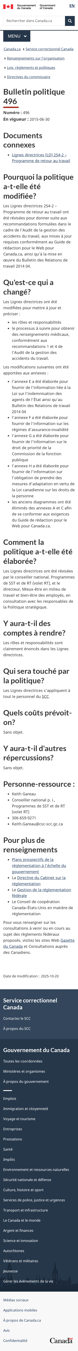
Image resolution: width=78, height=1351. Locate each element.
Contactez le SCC (17, 1018)
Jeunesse (10, 1271)
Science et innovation (20, 1240)
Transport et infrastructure (25, 1210)
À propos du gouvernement (26, 1081)
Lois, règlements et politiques (31, 67)
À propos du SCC (17, 1028)
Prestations (12, 1139)
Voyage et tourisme (19, 1118)
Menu (19, 36)
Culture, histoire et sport (23, 1190)
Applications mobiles (20, 1310)
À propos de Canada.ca (22, 1320)
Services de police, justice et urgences (34, 1200)
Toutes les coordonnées (22, 1061)
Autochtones (13, 1250)
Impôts (9, 1159)
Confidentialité (15, 1340)
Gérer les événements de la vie (28, 1281)
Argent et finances (18, 1230)
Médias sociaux (15, 1300)
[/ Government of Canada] (29, 6)
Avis (6, 1330)
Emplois (9, 1098)
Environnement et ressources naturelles (36, 1169)
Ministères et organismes (24, 1071)
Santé (8, 1149)
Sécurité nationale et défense (27, 1179)
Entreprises (12, 1129)
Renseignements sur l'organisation (36, 58)
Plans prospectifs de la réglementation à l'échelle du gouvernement (39, 865)
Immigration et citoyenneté (25, 1108)
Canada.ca (12, 49)
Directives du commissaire (28, 77)
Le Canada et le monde (22, 1220)
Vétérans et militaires (20, 1261)
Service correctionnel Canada (49, 49)
